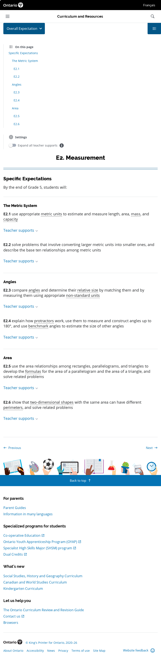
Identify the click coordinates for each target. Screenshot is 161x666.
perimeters (13, 407)
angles (34, 290)
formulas (33, 371)
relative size (87, 290)
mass (135, 213)
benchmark (38, 325)
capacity (10, 219)
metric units (51, 213)
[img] (61, 145)
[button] (80, 230)
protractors (44, 320)
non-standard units (83, 295)
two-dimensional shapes (52, 402)
